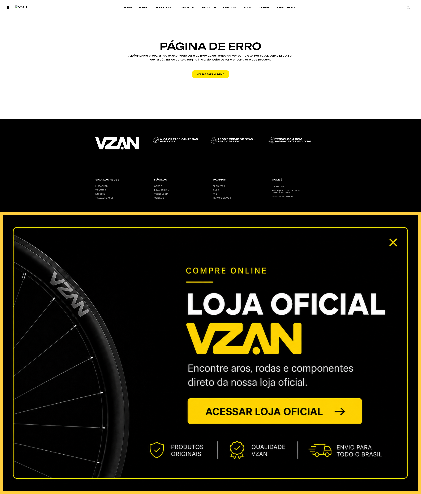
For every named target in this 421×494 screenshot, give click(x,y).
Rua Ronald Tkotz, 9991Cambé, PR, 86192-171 (286, 191)
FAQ (215, 194)
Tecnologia (161, 194)
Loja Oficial (161, 190)
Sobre (158, 186)
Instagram (101, 186)
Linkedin (100, 194)
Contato (159, 198)
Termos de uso (222, 198)
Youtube (100, 190)
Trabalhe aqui (104, 198)
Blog (216, 190)
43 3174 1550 (279, 186)
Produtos (219, 186)
